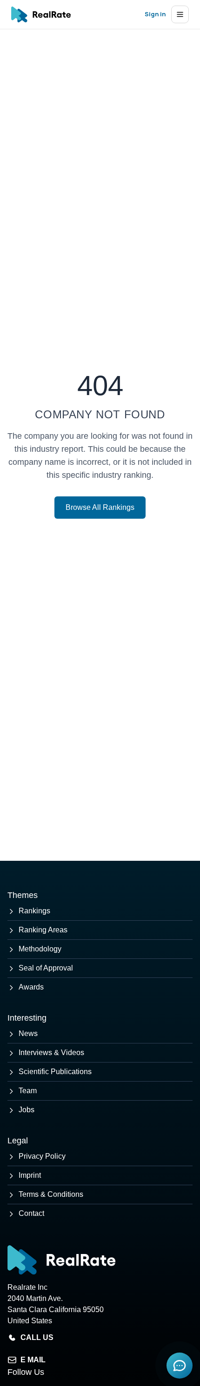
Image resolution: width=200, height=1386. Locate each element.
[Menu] (180, 14)
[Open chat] (180, 1366)
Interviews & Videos (51, 1052)
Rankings (34, 911)
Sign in (155, 14)
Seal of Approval (46, 968)
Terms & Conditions (51, 1194)
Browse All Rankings (100, 507)
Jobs (26, 1110)
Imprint (30, 1175)
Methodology (40, 949)
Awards (31, 987)
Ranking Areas (43, 930)
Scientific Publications (55, 1072)
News (28, 1033)
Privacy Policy (42, 1156)
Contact (31, 1213)
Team (28, 1091)
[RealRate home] (41, 14)
